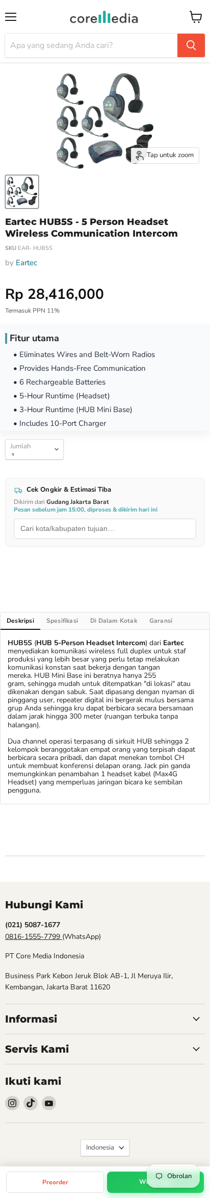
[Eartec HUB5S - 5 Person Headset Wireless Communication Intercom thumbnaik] (22, 191)
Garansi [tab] (160, 621)
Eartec (26, 263)
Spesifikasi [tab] (62, 621)
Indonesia (100, 1147)
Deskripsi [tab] (20, 621)
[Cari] (191, 45)
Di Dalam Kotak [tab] (113, 621)
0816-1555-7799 (33, 936)
